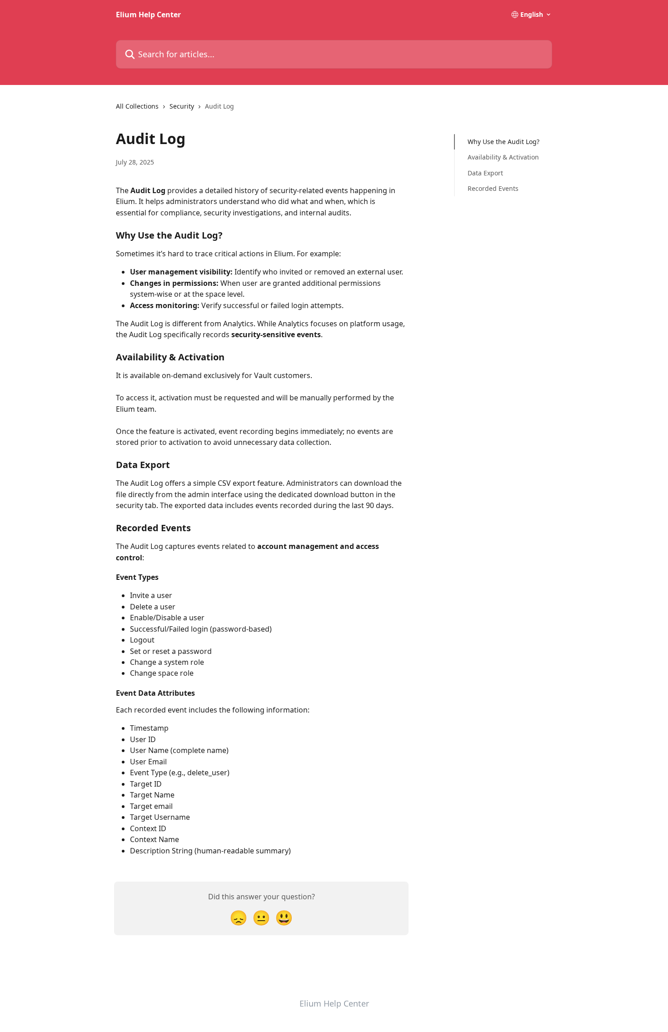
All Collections (137, 106)
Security (181, 106)
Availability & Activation (503, 157)
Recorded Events (493, 188)
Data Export (485, 173)
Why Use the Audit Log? (503, 141)
